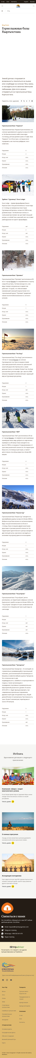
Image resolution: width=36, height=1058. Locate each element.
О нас (3, 1)
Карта (3, 1043)
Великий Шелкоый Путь (9, 1039)
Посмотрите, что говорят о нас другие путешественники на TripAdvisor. (14, 951)
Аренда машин (23, 1002)
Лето (3, 995)
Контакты (14, 1)
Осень (4, 998)
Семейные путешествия (9, 1010)
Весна (3, 991)
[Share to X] (24, 101)
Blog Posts (5, 25)
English (26, 1)
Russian (32, 1)
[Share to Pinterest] (29, 101)
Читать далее (6, 801)
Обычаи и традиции (8, 1036)
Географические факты (8, 1032)
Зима (3, 1002)
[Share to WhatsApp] (27, 101)
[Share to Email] (32, 101)
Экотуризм (5, 1019)
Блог (8, 1)
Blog (8, 11)
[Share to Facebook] (21, 101)
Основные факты (7, 1029)
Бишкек (13, 281)
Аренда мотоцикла (24, 1006)
